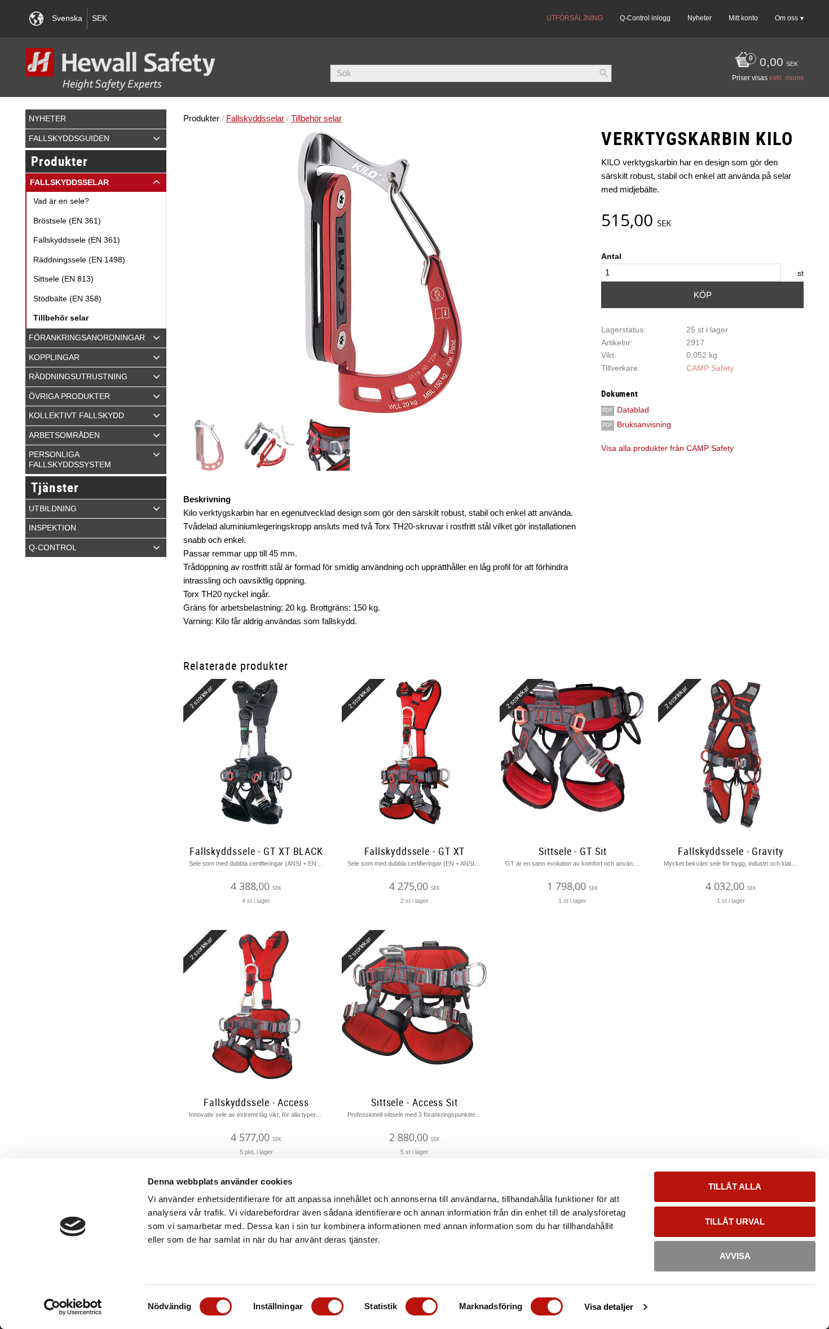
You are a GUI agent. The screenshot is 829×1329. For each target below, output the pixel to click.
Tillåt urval (735, 1221)
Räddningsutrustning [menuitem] (78, 376)
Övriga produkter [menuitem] (69, 396)
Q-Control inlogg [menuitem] (645, 18)
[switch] (327, 1306)
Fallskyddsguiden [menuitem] (69, 138)
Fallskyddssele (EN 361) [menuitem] (76, 240)
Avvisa (735, 1256)
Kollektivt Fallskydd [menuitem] (76, 415)
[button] (156, 138)
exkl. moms (786, 78)
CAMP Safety (710, 368)
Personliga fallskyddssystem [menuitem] (70, 459)
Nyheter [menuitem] (699, 18)
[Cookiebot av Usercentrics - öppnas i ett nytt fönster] (73, 1307)
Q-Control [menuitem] (53, 547)
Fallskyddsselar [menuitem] (69, 182)
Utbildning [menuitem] (53, 509)
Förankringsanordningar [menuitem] (87, 338)
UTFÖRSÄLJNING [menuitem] (574, 18)
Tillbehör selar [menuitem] (61, 318)
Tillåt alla (734, 1186)
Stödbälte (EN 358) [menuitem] (67, 299)
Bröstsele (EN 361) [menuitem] (67, 221)
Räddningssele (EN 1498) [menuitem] (79, 260)
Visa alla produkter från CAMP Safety (667, 448)
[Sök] (603, 73)
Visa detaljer (608, 1307)
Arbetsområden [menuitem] (64, 435)
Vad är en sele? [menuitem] (61, 201)
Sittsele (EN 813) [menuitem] (63, 279)
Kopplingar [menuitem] (54, 357)
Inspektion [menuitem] (52, 528)
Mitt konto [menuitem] (743, 18)
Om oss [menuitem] (786, 18)
